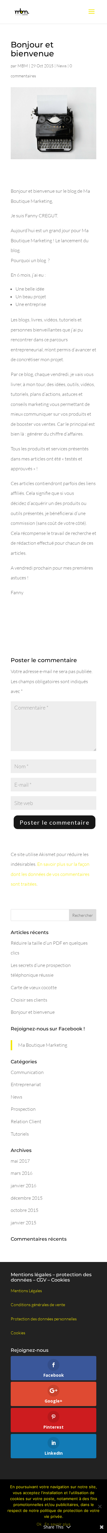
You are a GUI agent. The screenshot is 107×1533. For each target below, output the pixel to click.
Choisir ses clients (29, 1000)
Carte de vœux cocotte (34, 987)
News (61, 65)
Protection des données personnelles (44, 1318)
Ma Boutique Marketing (42, 1045)
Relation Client (26, 1121)
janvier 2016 (23, 1185)
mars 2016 (21, 1173)
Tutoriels (20, 1134)
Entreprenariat (26, 1084)
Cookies (18, 1332)
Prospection (23, 1109)
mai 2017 (20, 1161)
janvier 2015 (23, 1223)
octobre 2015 (24, 1210)
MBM (23, 65)
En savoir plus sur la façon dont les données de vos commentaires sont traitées (50, 874)
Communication (27, 1072)
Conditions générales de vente (38, 1304)
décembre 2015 (27, 1198)
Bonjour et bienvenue (33, 1012)
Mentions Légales (26, 1290)
